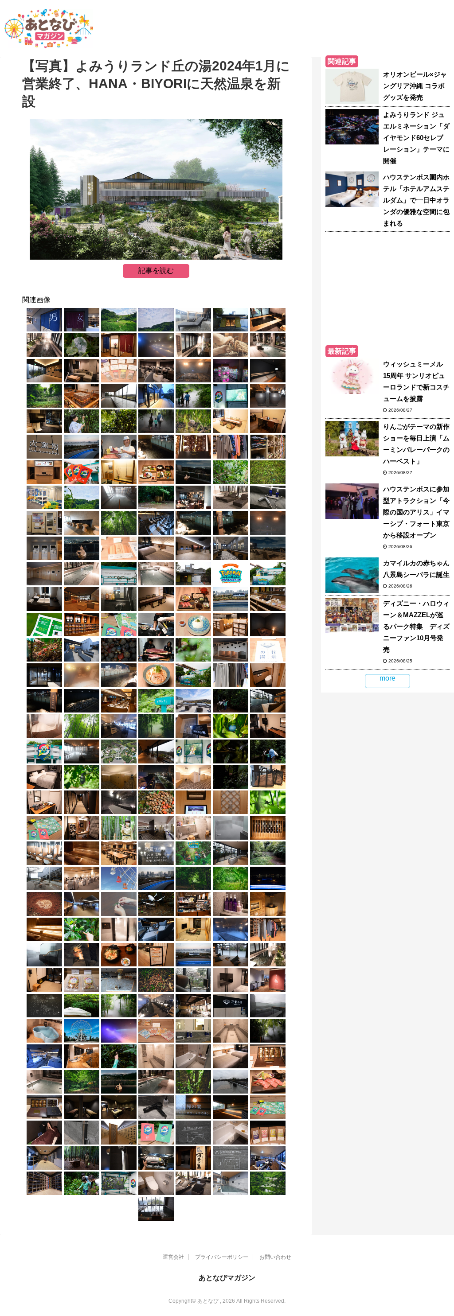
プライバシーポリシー (221, 1257)
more (387, 678)
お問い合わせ (275, 1257)
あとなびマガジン (227, 1277)
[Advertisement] (387, 287)
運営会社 (173, 1257)
